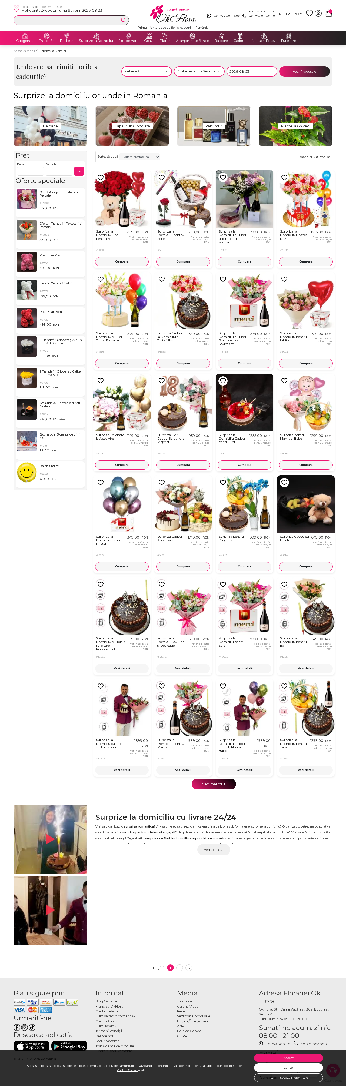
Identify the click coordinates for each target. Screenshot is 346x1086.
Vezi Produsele (304, 71)
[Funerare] (289, 36)
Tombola (184, 1001)
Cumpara (122, 261)
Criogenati (25, 41)
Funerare (288, 41)
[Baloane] (221, 36)
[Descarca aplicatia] (31, 1046)
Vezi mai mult (213, 784)
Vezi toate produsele (193, 1016)
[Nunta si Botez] (264, 36)
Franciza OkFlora (109, 1006)
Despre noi (104, 1036)
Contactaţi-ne (106, 1011)
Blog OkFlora (106, 1001)
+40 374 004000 (261, 16)
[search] (123, 20)
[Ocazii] (149, 36)
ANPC (182, 1026)
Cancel (289, 1068)
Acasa (18, 51)
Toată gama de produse (114, 1046)
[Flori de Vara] (129, 36)
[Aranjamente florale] (192, 36)
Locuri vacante (107, 1041)
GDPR (182, 1036)
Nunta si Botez (264, 41)
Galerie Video (188, 1006)
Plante (165, 41)
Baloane (221, 41)
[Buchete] (67, 36)
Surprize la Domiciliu (96, 41)
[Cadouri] (240, 36)
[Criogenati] (25, 36)
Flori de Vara (128, 41)
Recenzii (184, 1011)
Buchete (67, 41)
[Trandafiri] (47, 36)
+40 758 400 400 (226, 16)
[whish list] (310, 16)
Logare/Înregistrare (192, 1021)
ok (79, 171)
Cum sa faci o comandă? (115, 1016)
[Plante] (165, 36)
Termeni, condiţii (108, 1031)
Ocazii (149, 41)
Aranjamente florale (192, 41)
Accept (289, 1058)
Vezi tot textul (214, 850)
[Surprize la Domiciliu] (96, 36)
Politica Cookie (127, 1070)
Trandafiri (47, 41)
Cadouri (240, 41)
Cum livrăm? (105, 1026)
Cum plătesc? (106, 1021)
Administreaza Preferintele (289, 1078)
